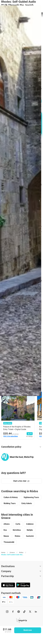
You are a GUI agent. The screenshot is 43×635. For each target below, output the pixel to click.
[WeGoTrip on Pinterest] (19, 612)
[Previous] (3, 200)
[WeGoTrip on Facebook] (13, 612)
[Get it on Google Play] (23, 585)
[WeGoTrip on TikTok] (24, 612)
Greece (12, 552)
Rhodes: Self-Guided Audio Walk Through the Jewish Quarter (12, 555)
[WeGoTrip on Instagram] (7, 612)
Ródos (21, 552)
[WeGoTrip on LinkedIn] (36, 612)
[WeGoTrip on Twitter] (30, 612)
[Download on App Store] (8, 585)
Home (3, 552)
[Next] (38, 200)
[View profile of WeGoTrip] (5, 457)
